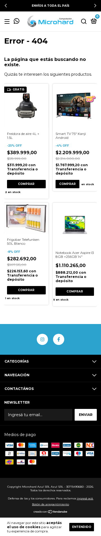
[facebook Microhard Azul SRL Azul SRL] (58, 339)
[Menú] (8, 22)
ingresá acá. (85, 498)
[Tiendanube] (50, 512)
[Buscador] (84, 22)
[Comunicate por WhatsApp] (16, 22)
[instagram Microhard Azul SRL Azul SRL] (42, 339)
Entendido (81, 527)
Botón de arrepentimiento (50, 504)
